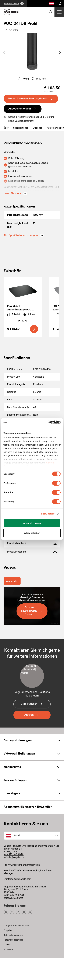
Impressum (9, 949)
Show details (47, 513)
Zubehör (37, 128)
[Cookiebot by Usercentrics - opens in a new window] (48, 422)
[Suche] (51, 4)
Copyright (8, 930)
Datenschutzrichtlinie (13, 935)
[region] (32, 52)
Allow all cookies (32, 523)
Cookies (7, 944)
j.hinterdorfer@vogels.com (17, 879)
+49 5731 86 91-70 (14, 854)
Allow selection (32, 533)
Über (6, 128)
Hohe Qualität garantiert (20, 120)
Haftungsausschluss (13, 940)
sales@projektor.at (13, 898)
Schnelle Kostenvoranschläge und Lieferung (31, 116)
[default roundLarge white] (60, 52)
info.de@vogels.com (14, 857)
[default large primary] (34, 329)
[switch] (56, 483)
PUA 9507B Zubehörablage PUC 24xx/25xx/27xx (19, 310)
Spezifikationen (21, 128)
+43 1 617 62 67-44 (14, 895)
